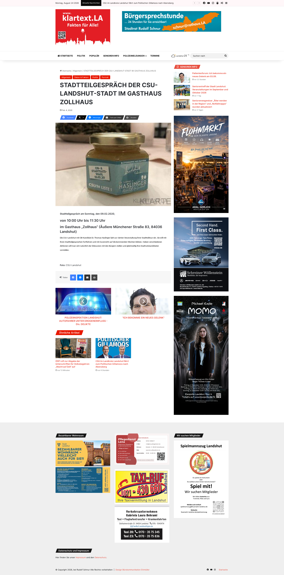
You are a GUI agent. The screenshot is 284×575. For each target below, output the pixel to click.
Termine (155, 55)
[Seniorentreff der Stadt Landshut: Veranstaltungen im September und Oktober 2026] (182, 90)
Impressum (81, 557)
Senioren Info (111, 55)
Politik (81, 55)
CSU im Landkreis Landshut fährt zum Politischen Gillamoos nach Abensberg (112, 364)
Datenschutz (100, 557)
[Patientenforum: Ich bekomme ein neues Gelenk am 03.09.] (182, 77)
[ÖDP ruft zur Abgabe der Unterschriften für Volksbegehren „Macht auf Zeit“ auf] (73, 348)
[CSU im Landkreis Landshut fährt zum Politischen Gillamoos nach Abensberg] (113, 348)
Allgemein (77, 71)
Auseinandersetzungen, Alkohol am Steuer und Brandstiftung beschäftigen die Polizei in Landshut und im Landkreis (156, 3)
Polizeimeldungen (134, 55)
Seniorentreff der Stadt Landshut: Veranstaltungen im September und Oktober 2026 (210, 89)
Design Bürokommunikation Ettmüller (133, 569)
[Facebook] (73, 277)
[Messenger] (80, 277)
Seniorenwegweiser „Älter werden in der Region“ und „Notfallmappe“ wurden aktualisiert (209, 103)
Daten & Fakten (81, 77)
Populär (94, 55)
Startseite (66, 55)
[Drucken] (94, 277)
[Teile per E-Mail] (87, 277)
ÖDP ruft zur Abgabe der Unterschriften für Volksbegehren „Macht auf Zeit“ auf (72, 364)
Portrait (105, 77)
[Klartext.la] (82, 27)
